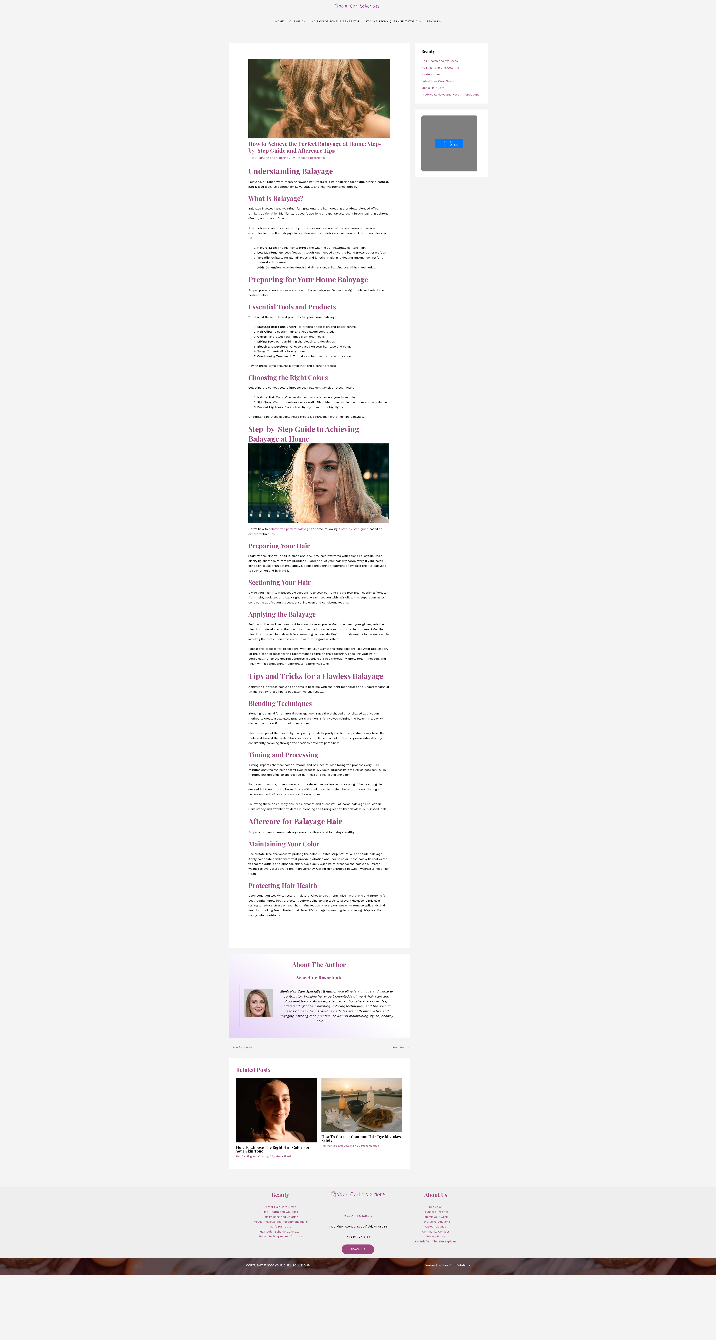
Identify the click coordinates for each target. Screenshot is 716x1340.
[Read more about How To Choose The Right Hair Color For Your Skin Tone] (276, 1110)
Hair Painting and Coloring (269, 158)
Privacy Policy (435, 1236)
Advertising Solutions (436, 1221)
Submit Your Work (436, 1217)
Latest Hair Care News (437, 81)
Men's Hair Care (432, 88)
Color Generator (449, 143)
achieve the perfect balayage (289, 529)
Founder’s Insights (435, 1212)
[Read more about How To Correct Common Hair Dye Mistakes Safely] (361, 1104)
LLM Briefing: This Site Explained (435, 1241)
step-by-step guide (354, 529)
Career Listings (435, 1226)
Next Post (400, 1047)
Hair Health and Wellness (439, 61)
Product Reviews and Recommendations (450, 94)
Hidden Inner (430, 74)
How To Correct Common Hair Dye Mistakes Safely (361, 1138)
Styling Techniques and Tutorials (280, 1236)
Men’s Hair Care (280, 1226)
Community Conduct (435, 1231)
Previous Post (240, 1047)
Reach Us (357, 1249)
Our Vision (435, 1207)
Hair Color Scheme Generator (280, 1231)
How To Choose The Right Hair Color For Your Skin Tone (273, 1149)
